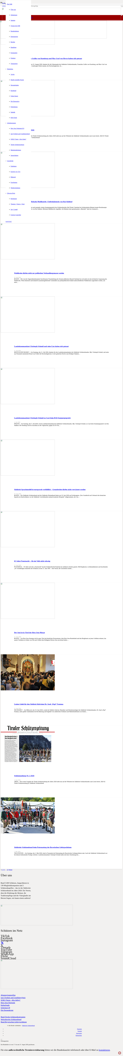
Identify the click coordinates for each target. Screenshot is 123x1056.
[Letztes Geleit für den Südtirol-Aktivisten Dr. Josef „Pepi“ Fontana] (28, 690)
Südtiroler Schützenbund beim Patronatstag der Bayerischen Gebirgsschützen (42, 847)
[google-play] (37, 925)
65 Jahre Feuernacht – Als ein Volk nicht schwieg (32, 561)
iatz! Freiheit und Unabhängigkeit (13, 998)
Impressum (79, 1033)
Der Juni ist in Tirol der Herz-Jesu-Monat (29, 633)
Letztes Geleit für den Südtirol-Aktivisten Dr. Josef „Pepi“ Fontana (38, 704)
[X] (32, 18)
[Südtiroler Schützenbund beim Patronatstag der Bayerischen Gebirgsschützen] (28, 833)
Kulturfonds (5, 1005)
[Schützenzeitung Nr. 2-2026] (28, 761)
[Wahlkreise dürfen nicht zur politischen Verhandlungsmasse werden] (28, 259)
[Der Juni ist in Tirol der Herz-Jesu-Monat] (28, 618)
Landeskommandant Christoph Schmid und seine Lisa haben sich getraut (41, 346)
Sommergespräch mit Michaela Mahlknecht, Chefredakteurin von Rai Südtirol (43, 202)
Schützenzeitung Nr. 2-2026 (24, 776)
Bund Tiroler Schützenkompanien (13, 1017)
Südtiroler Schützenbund (28, 1025)
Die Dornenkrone (7, 1010)
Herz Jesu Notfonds (8, 1003)
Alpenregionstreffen (8, 995)
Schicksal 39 (5, 1008)
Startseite (79, 1029)
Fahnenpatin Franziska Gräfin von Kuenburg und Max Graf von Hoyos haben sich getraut (48, 58)
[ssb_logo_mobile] (53, 38)
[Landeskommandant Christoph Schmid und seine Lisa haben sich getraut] (28, 332)
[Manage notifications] (119, 1052)
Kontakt (80, 1031)
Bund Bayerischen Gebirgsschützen (14, 1022)
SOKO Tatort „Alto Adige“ (10, 1000)
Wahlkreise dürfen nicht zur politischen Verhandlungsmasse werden (39, 273)
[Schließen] (121, 15)
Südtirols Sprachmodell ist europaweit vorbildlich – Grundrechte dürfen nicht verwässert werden (50, 489)
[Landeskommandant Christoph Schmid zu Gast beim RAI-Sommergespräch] (28, 403)
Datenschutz (79, 1035)
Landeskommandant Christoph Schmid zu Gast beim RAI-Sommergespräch (42, 418)
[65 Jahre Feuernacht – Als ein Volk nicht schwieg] (28, 546)
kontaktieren (104, 1050)
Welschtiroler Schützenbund (11, 1019)
